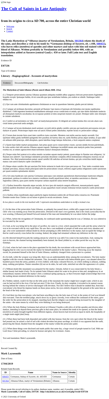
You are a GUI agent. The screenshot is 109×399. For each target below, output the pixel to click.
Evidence (7, 83)
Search (9, 29)
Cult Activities (42, 83)
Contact (9, 31)
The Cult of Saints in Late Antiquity (34, 8)
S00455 (101, 43)
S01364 (79, 40)
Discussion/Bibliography (24, 83)
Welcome (10, 26)
